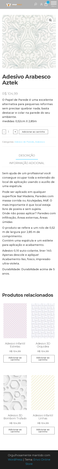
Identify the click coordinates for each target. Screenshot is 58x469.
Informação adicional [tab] (26, 163)
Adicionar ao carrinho (33, 131)
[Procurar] (35, 4)
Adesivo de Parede (24, 141)
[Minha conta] (41, 4)
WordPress (15, 459)
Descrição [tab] (27, 155)
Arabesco (40, 141)
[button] (50, 20)
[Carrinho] (46, 4)
